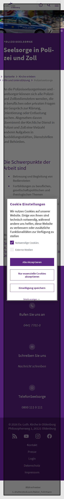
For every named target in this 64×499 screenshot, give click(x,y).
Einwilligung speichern (32, 288)
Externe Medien (24, 249)
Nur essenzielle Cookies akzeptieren (32, 275)
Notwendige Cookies (27, 242)
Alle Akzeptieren (31, 262)
